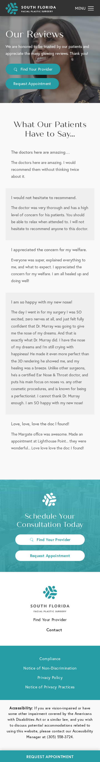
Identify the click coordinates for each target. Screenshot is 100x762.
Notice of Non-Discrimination (50, 668)
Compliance (50, 658)
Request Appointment (32, 83)
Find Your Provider (36, 69)
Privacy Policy (50, 677)
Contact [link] (54, 629)
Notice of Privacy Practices (50, 686)
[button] (91, 8)
